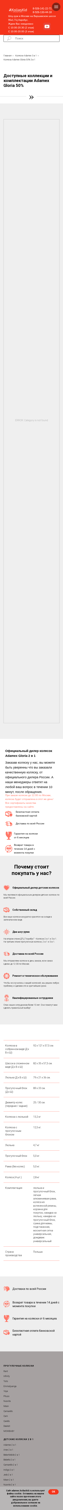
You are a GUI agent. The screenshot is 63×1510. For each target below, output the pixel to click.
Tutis (6, 1381)
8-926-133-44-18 (42, 12)
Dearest (7, 1426)
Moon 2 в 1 (9, 1480)
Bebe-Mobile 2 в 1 (12, 1455)
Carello (7, 1421)
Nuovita (7, 1401)
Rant (6, 1371)
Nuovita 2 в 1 (10, 1484)
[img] (47, 26)
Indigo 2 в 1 (9, 1470)
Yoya (6, 1391)
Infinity (7, 1376)
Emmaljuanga (10, 1386)
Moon (6, 1406)
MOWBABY (9, 1431)
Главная (8, 55)
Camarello (8, 1411)
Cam (6, 1416)
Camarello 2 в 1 (11, 1465)
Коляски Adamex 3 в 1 (26, 55)
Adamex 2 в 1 (10, 1445)
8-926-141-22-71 (42, 8)
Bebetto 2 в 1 (10, 1460)
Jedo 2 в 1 (8, 1475)
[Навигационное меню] (56, 7)
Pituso (6, 1396)
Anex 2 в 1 (8, 1450)
